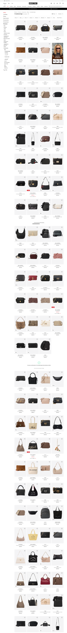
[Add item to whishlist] (24, 21)
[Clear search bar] (62, 6)
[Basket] (63, 3)
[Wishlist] (60, 3)
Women (4, 3)
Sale (20, 17)
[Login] (54, 3)
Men (9, 3)
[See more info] (20, 63)
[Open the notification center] (57, 3)
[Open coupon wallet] (51, 3)
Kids (12, 3)
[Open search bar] (49, 6)
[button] (54, 14)
